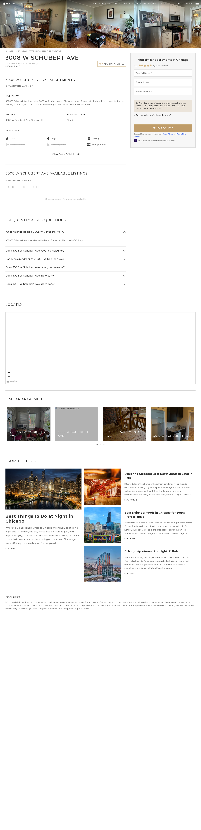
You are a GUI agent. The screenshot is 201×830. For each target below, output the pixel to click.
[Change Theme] (3, 3)
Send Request (163, 128)
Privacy (170, 134)
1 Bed (25, 187)
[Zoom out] (9, 377)
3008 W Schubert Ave (51, 51)
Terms (165, 134)
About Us (169, 3)
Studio (12, 187)
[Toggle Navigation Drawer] (197, 3)
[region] (101, 348)
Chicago (9, 51)
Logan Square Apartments (27, 51)
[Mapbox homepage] (12, 381)
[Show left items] (4, 424)
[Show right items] (196, 424)
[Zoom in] (9, 373)
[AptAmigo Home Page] (13, 3)
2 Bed (36, 187)
